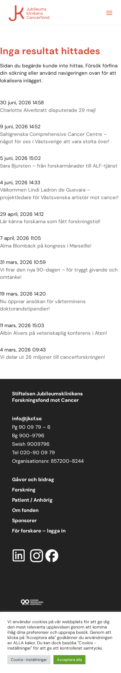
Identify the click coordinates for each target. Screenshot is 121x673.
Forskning (24, 489)
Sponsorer (24, 520)
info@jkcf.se (27, 418)
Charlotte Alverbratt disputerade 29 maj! (48, 110)
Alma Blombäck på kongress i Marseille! (45, 245)
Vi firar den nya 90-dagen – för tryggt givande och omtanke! (59, 274)
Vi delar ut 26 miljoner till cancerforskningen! (52, 357)
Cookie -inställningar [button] (29, 659)
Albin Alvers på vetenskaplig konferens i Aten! (53, 333)
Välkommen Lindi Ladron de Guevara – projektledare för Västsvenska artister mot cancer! (59, 194)
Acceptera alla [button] (69, 659)
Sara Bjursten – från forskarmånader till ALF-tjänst (58, 166)
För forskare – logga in (38, 530)
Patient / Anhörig (32, 500)
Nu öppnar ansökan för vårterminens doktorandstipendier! (43, 305)
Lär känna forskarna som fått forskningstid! (50, 221)
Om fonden (25, 510)
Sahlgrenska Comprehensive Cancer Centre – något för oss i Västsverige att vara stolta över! (54, 138)
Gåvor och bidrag (33, 479)
